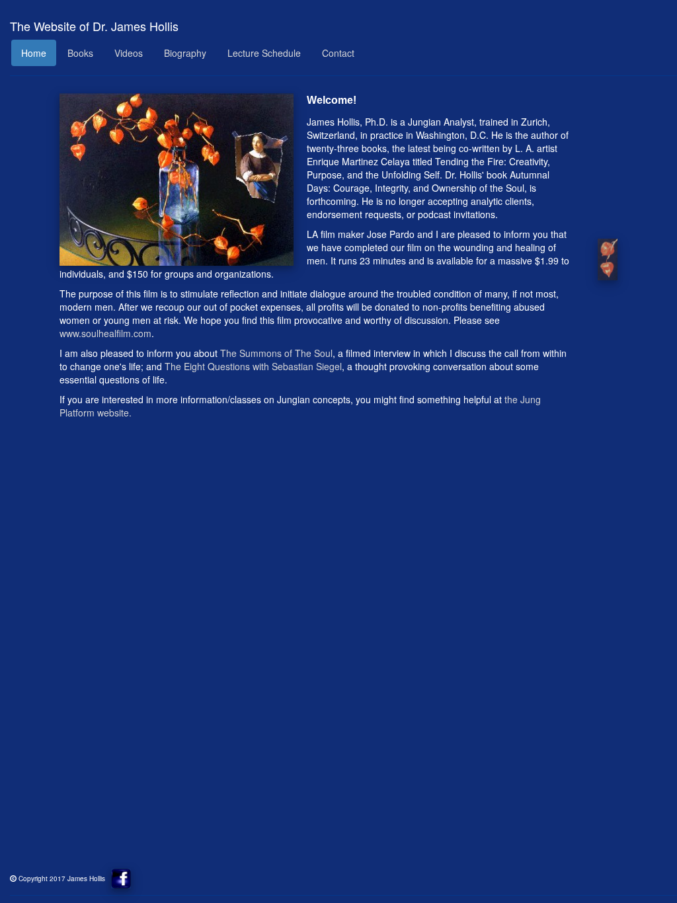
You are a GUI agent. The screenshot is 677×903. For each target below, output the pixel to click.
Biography (185, 52)
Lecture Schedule (264, 52)
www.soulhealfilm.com (105, 333)
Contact (338, 52)
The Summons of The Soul (276, 353)
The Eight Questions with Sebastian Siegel (253, 366)
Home (33, 52)
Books (80, 52)
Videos (128, 52)
